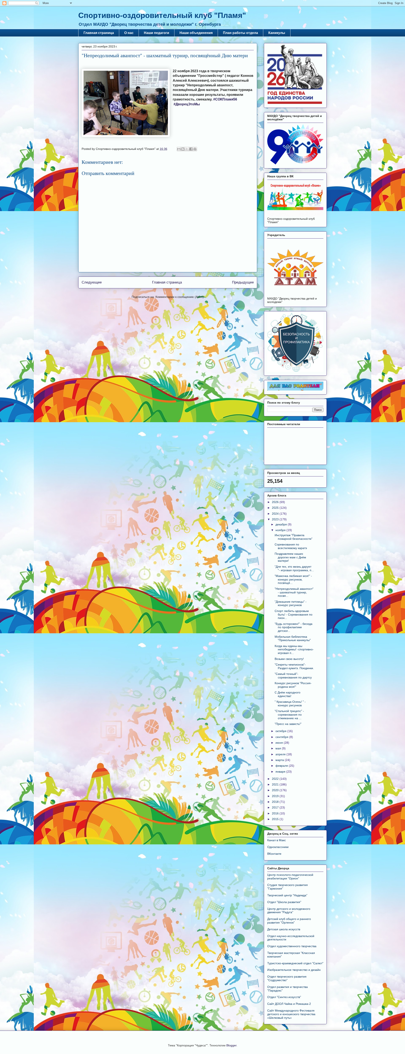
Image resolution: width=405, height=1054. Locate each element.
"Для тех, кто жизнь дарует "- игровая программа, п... (294, 568)
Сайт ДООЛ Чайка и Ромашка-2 (289, 1003)
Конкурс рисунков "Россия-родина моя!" (293, 684)
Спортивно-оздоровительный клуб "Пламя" (162, 15)
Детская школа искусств (283, 929)
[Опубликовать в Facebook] (191, 149)
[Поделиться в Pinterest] (195, 149)
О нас (129, 33)
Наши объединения (196, 33)
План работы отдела (240, 33)
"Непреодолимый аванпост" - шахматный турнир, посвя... (294, 592)
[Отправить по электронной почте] (179, 149)
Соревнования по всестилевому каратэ (291, 546)
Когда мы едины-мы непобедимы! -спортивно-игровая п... (294, 649)
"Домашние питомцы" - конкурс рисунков (290, 603)
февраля (282, 765)
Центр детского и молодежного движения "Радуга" (288, 910)
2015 (275, 819)
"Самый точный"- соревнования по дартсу (293, 675)
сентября (282, 737)
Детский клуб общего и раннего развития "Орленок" (289, 920)
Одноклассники (278, 847)
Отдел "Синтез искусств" (284, 997)
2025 (275, 507)
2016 (275, 813)
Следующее (92, 282)
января (280, 771)
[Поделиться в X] (187, 149)
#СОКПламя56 (225, 99)
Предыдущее (243, 282)
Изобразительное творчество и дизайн (294, 969)
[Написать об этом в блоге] (183, 149)
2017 (275, 807)
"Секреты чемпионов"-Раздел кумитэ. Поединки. (294, 666)
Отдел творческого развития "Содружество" (286, 978)
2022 (275, 778)
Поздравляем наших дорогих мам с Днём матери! (290, 557)
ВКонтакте (274, 853)
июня (279, 742)
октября (281, 731)
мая (278, 748)
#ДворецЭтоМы (187, 104)
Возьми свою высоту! (289, 659)
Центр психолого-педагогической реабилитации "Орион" (290, 876)
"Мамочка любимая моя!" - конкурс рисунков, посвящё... (293, 579)
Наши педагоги (156, 33)
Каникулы (276, 33)
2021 (275, 784)
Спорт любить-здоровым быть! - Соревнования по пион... (293, 614)
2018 (275, 801)
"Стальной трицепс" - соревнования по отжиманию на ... (289, 714)
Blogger (231, 1045)
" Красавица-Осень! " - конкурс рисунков (290, 703)
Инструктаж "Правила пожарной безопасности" (293, 536)
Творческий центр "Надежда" (287, 895)
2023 (275, 519)
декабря (281, 524)
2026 (275, 502)
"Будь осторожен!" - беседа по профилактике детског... (293, 627)
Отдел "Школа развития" (284, 902)
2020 (275, 790)
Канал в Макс (276, 840)
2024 (275, 513)
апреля (280, 754)
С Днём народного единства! (287, 694)
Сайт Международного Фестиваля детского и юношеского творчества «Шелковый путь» (291, 1014)
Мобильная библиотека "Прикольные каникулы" (293, 638)
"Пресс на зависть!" (288, 724)
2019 (275, 796)
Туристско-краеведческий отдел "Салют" (295, 963)
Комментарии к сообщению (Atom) (179, 296)
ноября (280, 530)
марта (280, 760)
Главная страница (99, 33)
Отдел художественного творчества (291, 946)
